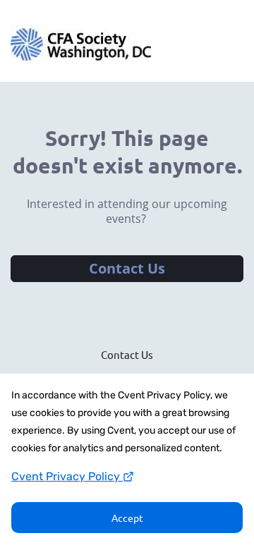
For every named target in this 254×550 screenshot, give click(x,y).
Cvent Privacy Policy (67, 476)
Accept (127, 517)
